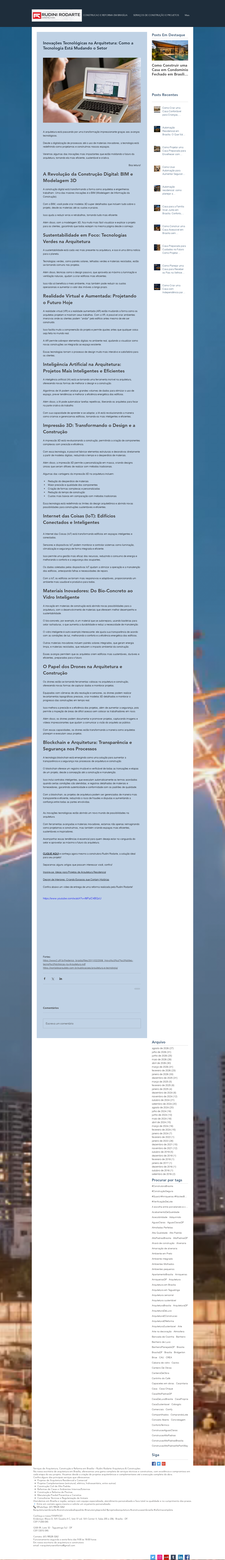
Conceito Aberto (160, 1419)
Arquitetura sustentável (164, 1300)
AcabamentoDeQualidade (165, 1211)
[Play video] (92, 923)
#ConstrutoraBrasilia (162, 1185)
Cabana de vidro (161, 1362)
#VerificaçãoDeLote (162, 1201)
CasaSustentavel (160, 1403)
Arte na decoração (162, 1331)
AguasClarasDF (175, 1222)
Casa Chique (166, 1388)
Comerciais (158, 1409)
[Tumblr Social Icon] (173, 1556)
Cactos (175, 1362)
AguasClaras (158, 1222)
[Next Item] (182, 50)
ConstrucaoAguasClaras (165, 1429)
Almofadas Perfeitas (162, 1227)
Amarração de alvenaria (164, 1248)
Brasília (168, 1352)
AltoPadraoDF (180, 1237)
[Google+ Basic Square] (164, 1463)
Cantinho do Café (161, 1377)
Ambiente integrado (162, 1258)
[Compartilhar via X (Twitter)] (52, 978)
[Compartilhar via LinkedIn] (60, 978)
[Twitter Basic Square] (159, 1463)
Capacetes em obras (163, 1383)
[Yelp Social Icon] (166, 1556)
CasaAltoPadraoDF (162, 1393)
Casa (154, 1388)
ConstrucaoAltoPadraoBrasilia (167, 1440)
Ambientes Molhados (163, 1263)
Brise (154, 1357)
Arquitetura (175, 1279)
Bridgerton (179, 1352)
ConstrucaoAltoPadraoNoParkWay (170, 1445)
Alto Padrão (175, 1232)
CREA (169, 1357)
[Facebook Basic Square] (154, 1463)
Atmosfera (179, 1331)
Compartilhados (160, 1414)
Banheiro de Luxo (161, 1341)
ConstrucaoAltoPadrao (164, 1435)
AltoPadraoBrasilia (161, 1237)
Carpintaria (182, 1383)
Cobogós (176, 1403)
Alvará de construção (163, 1242)
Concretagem (178, 1419)
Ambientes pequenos (163, 1268)
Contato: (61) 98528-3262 (45, 1536)
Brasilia (180, 1346)
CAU (161, 1357)
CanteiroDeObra (160, 1372)
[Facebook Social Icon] (187, 1556)
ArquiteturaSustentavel (164, 1326)
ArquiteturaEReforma (163, 1320)
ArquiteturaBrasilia (161, 1305)
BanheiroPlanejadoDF (163, 1346)
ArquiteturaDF (180, 1305)
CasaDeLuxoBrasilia (162, 1398)
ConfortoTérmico (160, 1424)
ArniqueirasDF (159, 1279)
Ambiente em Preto (162, 1253)
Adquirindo (175, 1216)
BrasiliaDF (157, 1352)
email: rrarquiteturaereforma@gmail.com (54, 1545)
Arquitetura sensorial (163, 1294)
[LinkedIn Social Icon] (180, 1556)
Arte (180, 1326)
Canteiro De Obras (162, 1367)
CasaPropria (181, 1398)
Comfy (169, 1409)
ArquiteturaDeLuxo (162, 1310)
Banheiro (180, 1336)
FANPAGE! (57, 1515)
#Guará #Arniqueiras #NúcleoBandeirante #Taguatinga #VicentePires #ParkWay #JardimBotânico (170, 1196)
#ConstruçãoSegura (162, 1190)
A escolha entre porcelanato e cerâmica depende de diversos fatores (170, 1206)
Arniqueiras (181, 1274)
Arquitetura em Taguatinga (166, 1289)
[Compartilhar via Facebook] (44, 978)
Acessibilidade (159, 1216)
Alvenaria (181, 1242)
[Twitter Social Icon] (152, 1556)
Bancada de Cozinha (163, 1336)
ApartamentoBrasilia (162, 1274)
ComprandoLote (179, 1414)
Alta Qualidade (160, 1232)
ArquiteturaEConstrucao (164, 1315)
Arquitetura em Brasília (164, 1284)
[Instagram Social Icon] (159, 1556)
